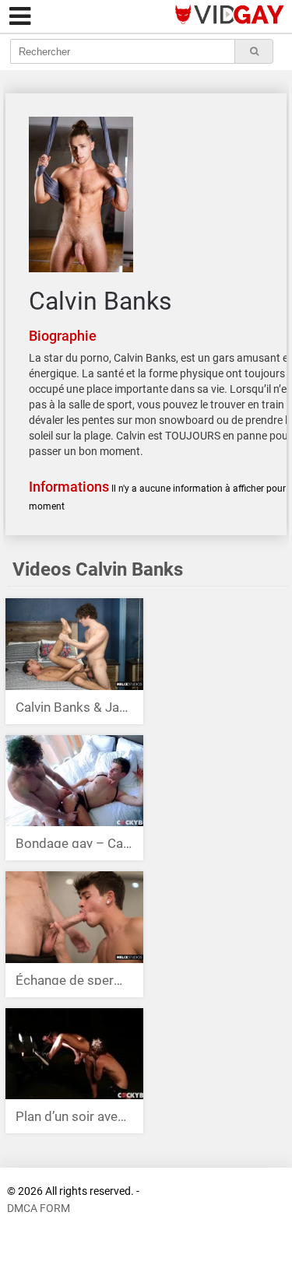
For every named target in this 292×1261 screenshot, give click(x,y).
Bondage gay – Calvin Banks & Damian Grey (74, 841)
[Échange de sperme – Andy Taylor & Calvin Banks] (73, 918)
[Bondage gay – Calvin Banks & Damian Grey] (73, 781)
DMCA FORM (38, 1208)
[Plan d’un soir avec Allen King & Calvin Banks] (73, 1055)
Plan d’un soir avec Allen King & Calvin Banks (74, 1115)
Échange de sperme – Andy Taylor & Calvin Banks (74, 978)
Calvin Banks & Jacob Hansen (74, 705)
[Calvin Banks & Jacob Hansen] (73, 645)
